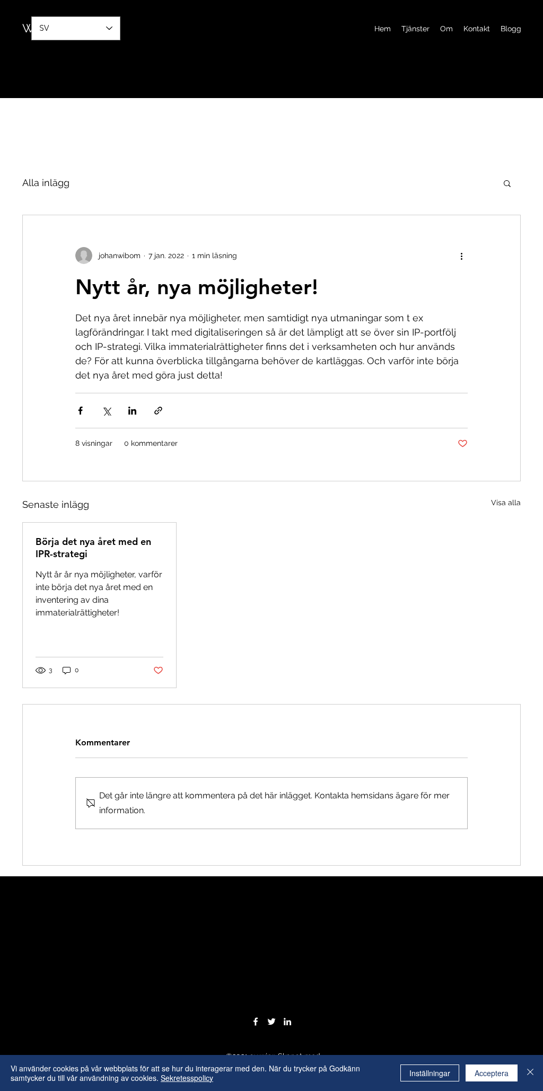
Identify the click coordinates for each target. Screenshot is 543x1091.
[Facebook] (255, 1021)
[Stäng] (530, 1073)
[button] (507, 183)
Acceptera (492, 1073)
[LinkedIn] (287, 1021)
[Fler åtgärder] (461, 255)
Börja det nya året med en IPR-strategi (93, 547)
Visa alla (506, 502)
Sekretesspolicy (187, 1077)
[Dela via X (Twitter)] (106, 411)
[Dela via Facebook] (80, 411)
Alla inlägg (45, 182)
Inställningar (429, 1073)
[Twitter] (271, 1021)
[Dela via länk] (158, 411)
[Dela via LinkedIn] (132, 411)
